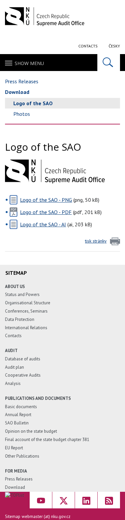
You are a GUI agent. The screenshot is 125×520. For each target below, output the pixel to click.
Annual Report (18, 414)
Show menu (29, 63)
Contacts (88, 45)
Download (17, 92)
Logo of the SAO (33, 103)
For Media (16, 471)
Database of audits (22, 359)
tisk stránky (96, 241)
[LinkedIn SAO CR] (86, 500)
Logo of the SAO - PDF (46, 212)
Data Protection (19, 319)
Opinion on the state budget (31, 431)
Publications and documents (38, 398)
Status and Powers (22, 294)
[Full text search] (108, 62)
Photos (21, 114)
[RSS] (109, 500)
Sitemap (12, 516)
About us (15, 286)
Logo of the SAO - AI (43, 224)
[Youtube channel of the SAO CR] (41, 500)
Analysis (13, 383)
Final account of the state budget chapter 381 (47, 439)
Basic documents (21, 406)
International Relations (26, 328)
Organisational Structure (27, 303)
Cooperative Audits (23, 375)
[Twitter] (63, 500)
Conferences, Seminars (26, 311)
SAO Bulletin (17, 423)
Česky (114, 45)
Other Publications (22, 456)
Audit (11, 350)
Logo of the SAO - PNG (46, 199)
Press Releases (21, 81)
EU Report (14, 448)
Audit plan (14, 367)
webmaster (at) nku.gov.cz (46, 516)
